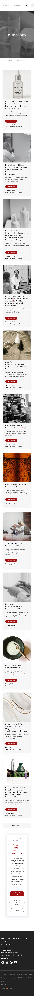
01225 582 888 (6, 944)
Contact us (17, 893)
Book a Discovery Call (17, 902)
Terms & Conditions (6, 983)
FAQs (2, 981)
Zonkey (10, 988)
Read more (11, 121)
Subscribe (17, 910)
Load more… (18, 825)
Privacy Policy (4, 985)
